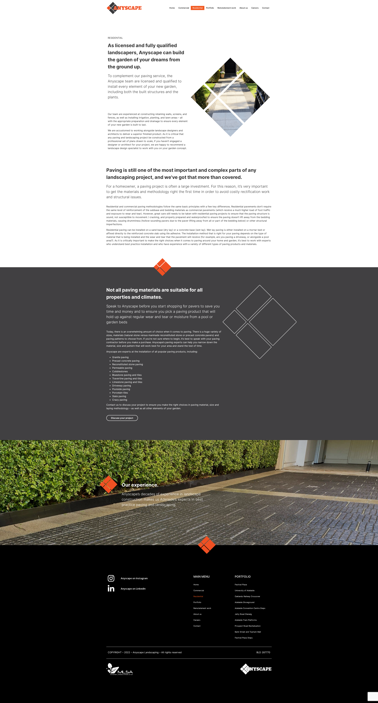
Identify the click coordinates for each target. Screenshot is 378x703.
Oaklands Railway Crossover (247, 596)
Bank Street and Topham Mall (248, 632)
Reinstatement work (226, 8)
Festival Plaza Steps (244, 638)
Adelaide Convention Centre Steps (250, 608)
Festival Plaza (241, 584)
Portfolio (210, 8)
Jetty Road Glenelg (243, 614)
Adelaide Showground (244, 602)
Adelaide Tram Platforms (246, 620)
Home (172, 8)
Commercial (183, 8)
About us (243, 8)
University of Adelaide (244, 590)
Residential (198, 8)
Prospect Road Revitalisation (247, 626)
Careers (255, 8)
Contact (265, 8)
